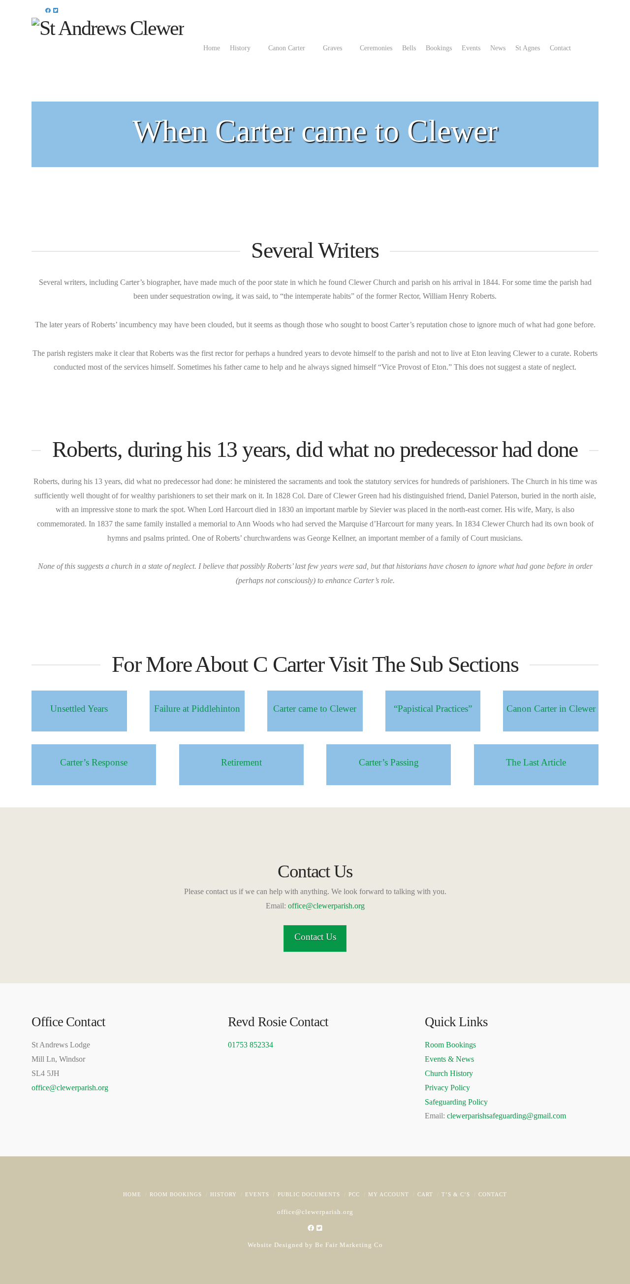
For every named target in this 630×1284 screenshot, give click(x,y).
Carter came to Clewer (314, 708)
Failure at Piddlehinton (197, 708)
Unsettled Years (79, 708)
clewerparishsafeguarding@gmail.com (506, 1115)
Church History (449, 1073)
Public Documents (309, 1194)
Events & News (449, 1059)
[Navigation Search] (591, 47)
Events (257, 1194)
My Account (388, 1194)
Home (132, 1194)
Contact (492, 1194)
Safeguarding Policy (456, 1102)
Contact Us (315, 937)
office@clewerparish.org (326, 906)
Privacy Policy (447, 1087)
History (223, 1194)
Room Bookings (450, 1045)
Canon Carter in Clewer (551, 708)
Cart (425, 1194)
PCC (354, 1194)
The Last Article (536, 762)
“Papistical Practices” (433, 708)
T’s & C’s (455, 1194)
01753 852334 (250, 1045)
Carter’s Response (93, 762)
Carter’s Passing (389, 762)
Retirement (241, 762)
